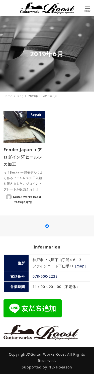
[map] (80, 266)
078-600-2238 (45, 276)
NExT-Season (60, 367)
